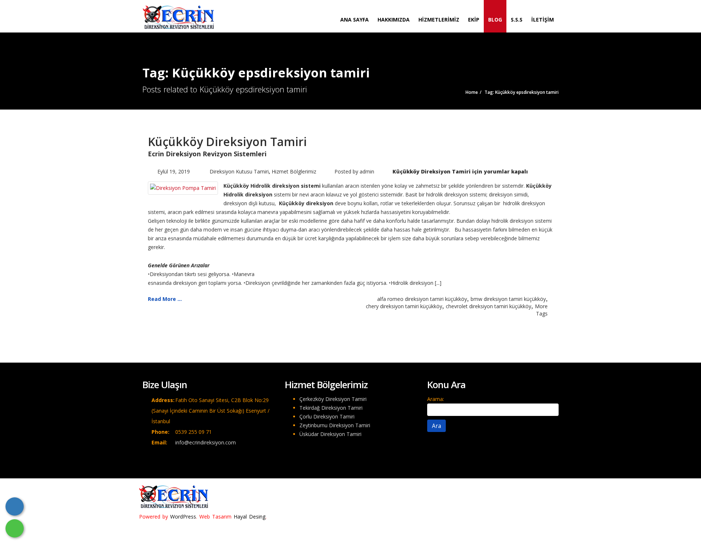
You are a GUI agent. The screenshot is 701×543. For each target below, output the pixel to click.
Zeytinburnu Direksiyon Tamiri (334, 425)
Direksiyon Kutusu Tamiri (239, 171)
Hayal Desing (249, 516)
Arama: (435, 398)
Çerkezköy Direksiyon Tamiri (333, 398)
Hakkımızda (394, 19)
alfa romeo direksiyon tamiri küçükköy (422, 298)
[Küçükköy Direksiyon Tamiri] (183, 187)
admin (367, 171)
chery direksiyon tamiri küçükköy (404, 306)
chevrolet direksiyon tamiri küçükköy (488, 306)
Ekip (473, 19)
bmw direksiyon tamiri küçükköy (508, 298)
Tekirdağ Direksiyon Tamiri (331, 407)
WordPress (183, 516)
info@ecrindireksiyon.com (205, 442)
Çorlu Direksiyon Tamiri (327, 416)
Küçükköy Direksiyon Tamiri (227, 141)
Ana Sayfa (354, 19)
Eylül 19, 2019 (173, 171)
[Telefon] (14, 506)
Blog (495, 19)
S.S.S (516, 19)
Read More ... (165, 298)
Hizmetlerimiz (438, 19)
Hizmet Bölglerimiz (294, 171)
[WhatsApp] (14, 528)
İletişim (542, 19)
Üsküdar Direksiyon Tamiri (330, 434)
